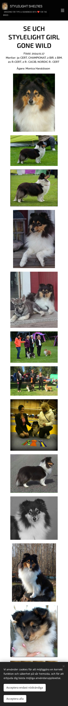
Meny (62, 10)
